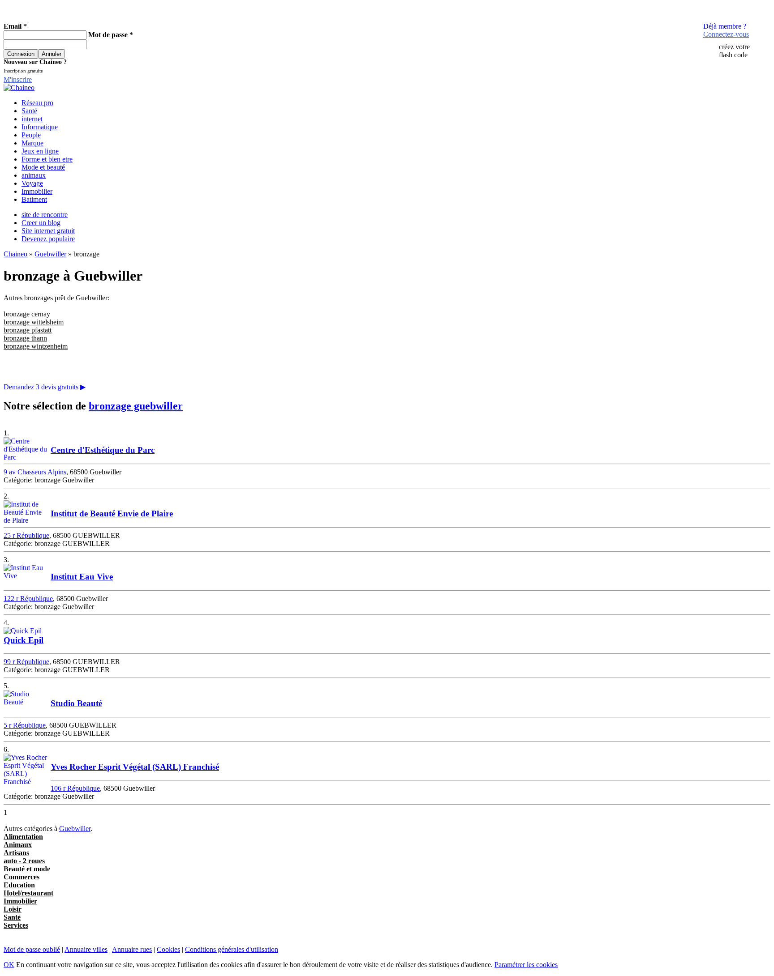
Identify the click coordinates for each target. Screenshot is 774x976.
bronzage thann (25, 338)
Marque (32, 143)
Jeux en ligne (40, 151)
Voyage (32, 183)
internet (32, 119)
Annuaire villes (86, 949)
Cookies (168, 949)
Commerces (21, 877)
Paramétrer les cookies (526, 964)
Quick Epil (23, 640)
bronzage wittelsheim (34, 322)
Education (19, 885)
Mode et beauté (43, 167)
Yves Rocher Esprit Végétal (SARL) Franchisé (135, 766)
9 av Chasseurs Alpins (35, 472)
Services (16, 925)
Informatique (40, 127)
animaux (34, 175)
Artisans (16, 853)
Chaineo (15, 254)
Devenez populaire (48, 239)
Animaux (18, 844)
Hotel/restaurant (28, 893)
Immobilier (37, 191)
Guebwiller (50, 254)
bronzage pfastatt (28, 330)
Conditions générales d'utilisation (231, 949)
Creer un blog (41, 222)
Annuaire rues (132, 949)
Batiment (34, 199)
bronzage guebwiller (136, 406)
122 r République (28, 598)
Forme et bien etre (47, 159)
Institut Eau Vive (82, 576)
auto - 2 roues (24, 861)
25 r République (26, 535)
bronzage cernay (27, 314)
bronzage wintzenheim (36, 346)
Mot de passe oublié (32, 949)
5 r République (25, 725)
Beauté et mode (27, 869)
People (31, 135)
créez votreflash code (734, 51)
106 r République (75, 788)
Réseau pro (37, 103)
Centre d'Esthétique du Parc (103, 450)
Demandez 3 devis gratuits (45, 387)
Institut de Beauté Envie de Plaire (112, 513)
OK (9, 964)
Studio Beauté (76, 703)
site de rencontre (45, 214)
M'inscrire (18, 79)
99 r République (26, 661)
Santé (29, 111)
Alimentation (23, 836)
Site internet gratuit (48, 230)
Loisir (13, 909)
